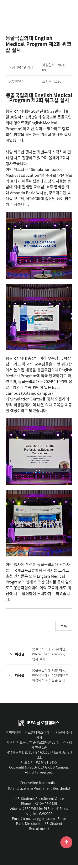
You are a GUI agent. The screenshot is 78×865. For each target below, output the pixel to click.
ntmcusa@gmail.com (39, 818)
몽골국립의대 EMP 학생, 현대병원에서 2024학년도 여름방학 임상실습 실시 (50, 675)
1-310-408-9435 (45, 803)
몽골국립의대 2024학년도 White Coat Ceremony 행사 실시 (50, 653)
